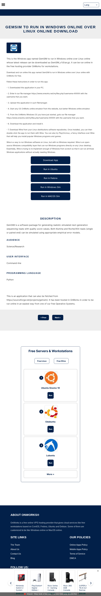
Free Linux (42, 361)
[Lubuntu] (52, 445)
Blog (13, 558)
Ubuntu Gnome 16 (50, 388)
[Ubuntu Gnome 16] (52, 377)
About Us (15, 549)
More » (50, 474)
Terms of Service (77, 554)
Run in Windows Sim (51, 187)
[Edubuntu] (52, 411)
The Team (15, 545)
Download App (50, 160)
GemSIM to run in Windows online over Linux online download (50, 29)
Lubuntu (50, 455)
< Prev (43, 317)
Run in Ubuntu (50, 169)
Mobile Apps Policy (79, 549)
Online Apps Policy (78, 545)
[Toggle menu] (3, 5)
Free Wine (61, 361)
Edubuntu (50, 421)
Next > (58, 317)
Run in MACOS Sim (50, 196)
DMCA (73, 558)
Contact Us (16, 554)
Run (50, 395)
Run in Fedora (50, 178)
